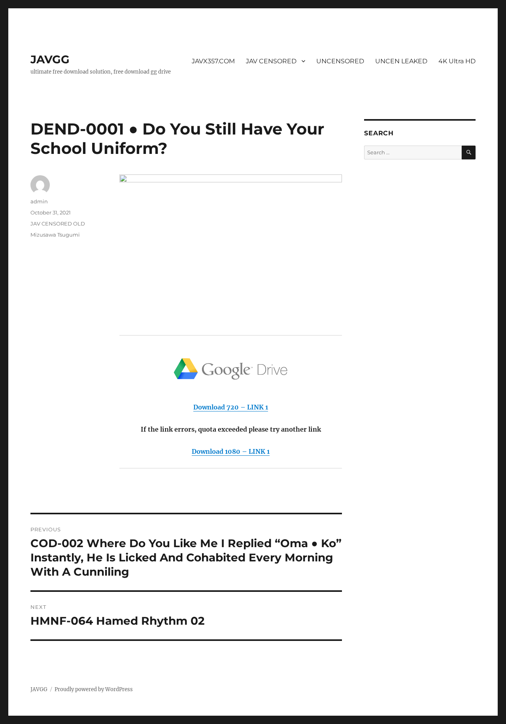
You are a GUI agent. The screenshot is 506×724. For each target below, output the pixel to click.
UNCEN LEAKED (401, 61)
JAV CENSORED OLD (57, 223)
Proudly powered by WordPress (94, 689)
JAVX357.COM (213, 61)
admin (39, 201)
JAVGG (50, 59)
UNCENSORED (340, 61)
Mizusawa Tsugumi (55, 234)
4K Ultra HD (457, 61)
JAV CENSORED (271, 61)
